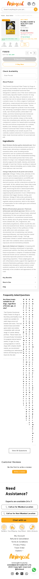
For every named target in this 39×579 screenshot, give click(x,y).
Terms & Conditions (19, 542)
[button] (33, 3)
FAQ (4, 287)
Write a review (19, 472)
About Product (8, 82)
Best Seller (10, 15)
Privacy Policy (19, 545)
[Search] (3, 9)
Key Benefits (7, 277)
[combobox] (20, 9)
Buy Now (20, 64)
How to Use (7, 282)
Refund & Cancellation (19, 539)
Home (3, 15)
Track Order (19, 548)
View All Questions (19, 451)
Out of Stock (20, 59)
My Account (19, 536)
